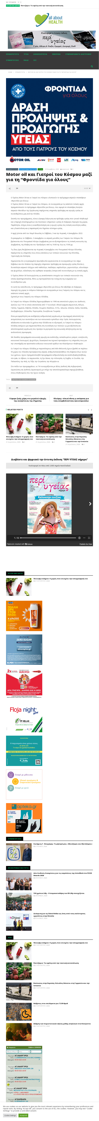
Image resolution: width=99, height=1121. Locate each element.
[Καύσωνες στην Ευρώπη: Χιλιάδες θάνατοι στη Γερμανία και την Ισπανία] (79, 424)
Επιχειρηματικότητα (28, 169)
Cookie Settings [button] (10, 1115)
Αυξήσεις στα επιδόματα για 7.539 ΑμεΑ (50, 1003)
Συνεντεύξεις (12, 60)
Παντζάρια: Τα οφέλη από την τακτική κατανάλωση (49, 438)
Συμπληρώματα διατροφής (78, 54)
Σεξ (35, 60)
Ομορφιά (56, 54)
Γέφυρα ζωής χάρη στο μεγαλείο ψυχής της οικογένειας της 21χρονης (27, 398)
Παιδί (26, 60)
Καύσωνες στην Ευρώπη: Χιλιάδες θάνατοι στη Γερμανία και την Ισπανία (51, 6)
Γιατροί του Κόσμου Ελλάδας (24, 379)
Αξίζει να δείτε (13, 6)
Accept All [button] (23, 1115)
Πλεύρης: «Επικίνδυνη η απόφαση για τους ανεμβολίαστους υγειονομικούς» (71, 398)
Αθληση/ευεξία (40, 54)
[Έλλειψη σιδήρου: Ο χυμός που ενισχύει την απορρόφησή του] (19, 424)
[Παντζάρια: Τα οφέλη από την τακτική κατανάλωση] (49, 424)
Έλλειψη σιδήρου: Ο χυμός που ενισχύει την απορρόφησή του (19, 438)
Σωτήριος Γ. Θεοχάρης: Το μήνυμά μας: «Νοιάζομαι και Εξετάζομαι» (62, 844)
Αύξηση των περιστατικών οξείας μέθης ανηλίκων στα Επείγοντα (62, 1024)
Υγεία (26, 54)
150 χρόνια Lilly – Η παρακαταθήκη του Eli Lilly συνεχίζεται (58, 893)
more (86, 188)
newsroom (65, 169)
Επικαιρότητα (12, 54)
